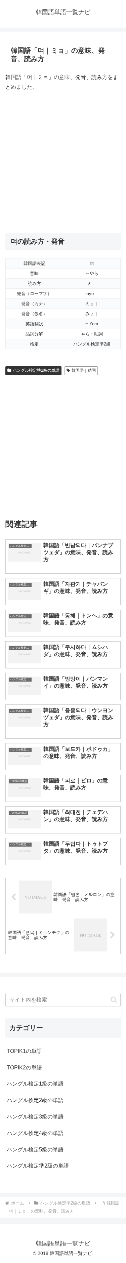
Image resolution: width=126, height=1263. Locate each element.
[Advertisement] (63, 162)
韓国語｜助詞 (84, 370)
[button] (114, 1000)
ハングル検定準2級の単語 (36, 370)
